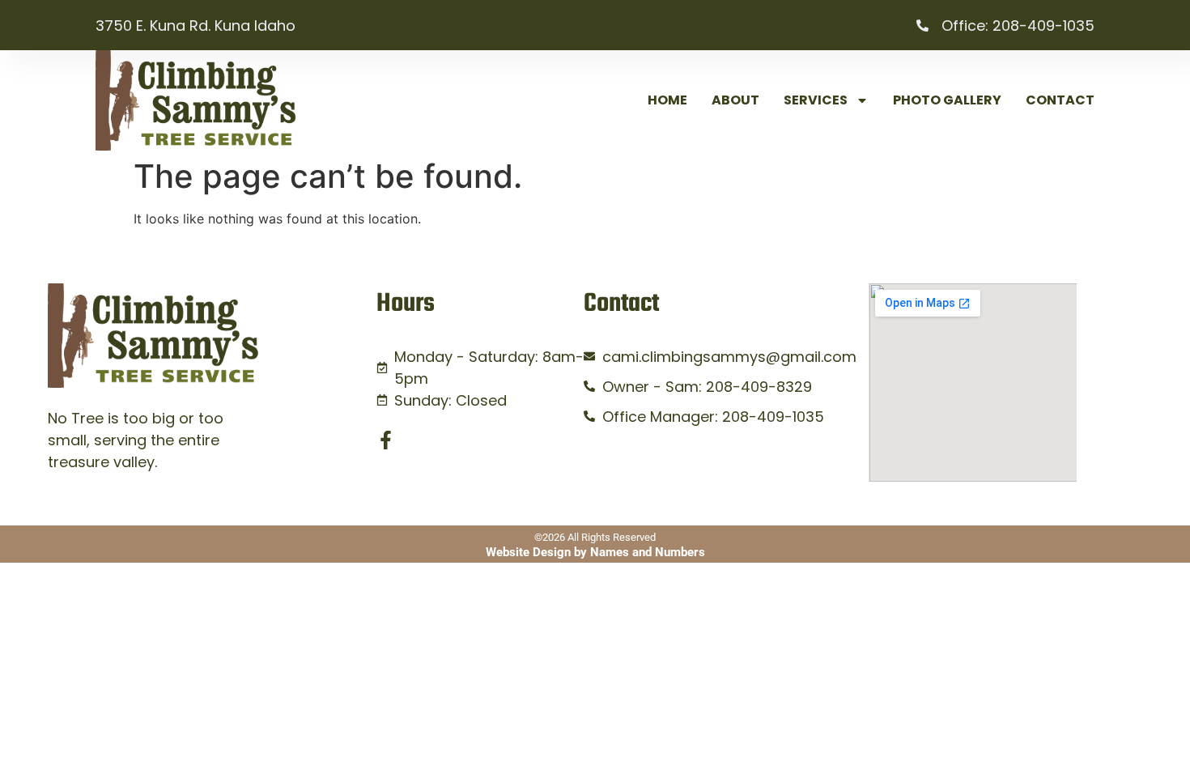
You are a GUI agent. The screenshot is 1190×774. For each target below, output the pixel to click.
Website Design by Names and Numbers (595, 552)
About (735, 100)
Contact (1060, 100)
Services (816, 100)
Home (667, 100)
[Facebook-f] (385, 440)
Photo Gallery (947, 100)
